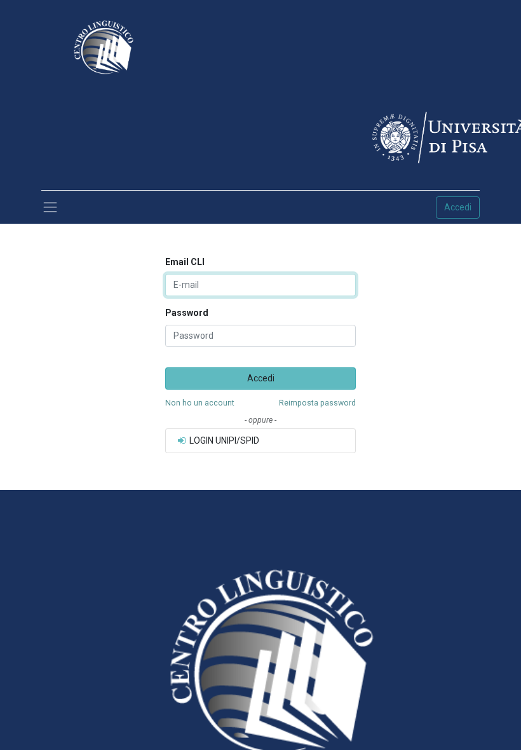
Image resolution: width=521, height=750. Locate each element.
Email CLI (185, 262)
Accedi (457, 207)
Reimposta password (317, 403)
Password (186, 313)
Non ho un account (199, 403)
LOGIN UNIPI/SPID (223, 440)
